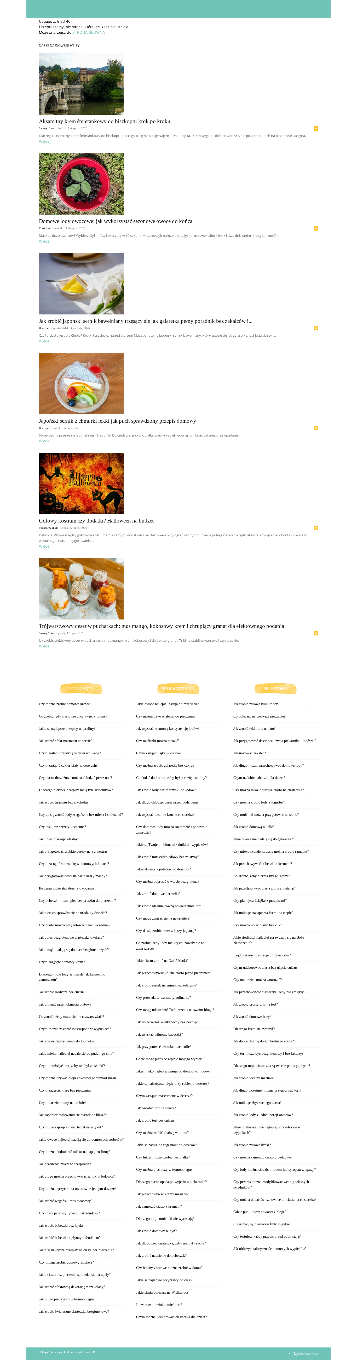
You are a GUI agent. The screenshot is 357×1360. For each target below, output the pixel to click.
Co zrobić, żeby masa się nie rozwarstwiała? (71, 1017)
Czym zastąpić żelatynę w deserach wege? (70, 753)
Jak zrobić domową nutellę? (253, 827)
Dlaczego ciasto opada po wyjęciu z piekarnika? (171, 1182)
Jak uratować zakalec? (249, 753)
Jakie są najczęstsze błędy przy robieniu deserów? (172, 1084)
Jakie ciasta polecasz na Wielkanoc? (162, 1292)
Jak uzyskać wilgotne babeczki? (159, 1034)
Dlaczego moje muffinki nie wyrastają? (165, 1219)
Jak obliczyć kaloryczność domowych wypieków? (270, 1249)
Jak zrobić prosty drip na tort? (255, 1004)
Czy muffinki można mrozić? (158, 741)
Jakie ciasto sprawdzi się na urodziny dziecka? (73, 913)
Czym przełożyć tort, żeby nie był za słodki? (72, 1066)
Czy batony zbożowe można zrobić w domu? (169, 1268)
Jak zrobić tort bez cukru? (155, 1120)
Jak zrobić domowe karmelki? (158, 894)
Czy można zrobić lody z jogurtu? (258, 802)
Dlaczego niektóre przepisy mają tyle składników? (76, 790)
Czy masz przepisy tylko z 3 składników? (69, 1213)
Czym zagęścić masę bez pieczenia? (65, 1090)
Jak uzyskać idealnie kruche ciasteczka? (165, 815)
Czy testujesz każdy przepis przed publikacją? (267, 1236)
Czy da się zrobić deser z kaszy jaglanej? (166, 931)
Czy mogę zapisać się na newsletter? (162, 918)
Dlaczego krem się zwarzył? (254, 1029)
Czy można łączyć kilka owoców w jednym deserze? (77, 1189)
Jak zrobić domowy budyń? (156, 1231)
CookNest (45, 228)
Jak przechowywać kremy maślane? (162, 1194)
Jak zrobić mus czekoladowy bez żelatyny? (167, 857)
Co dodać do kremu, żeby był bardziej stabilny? (171, 778)
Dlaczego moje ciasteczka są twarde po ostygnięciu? (271, 1066)
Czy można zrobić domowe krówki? (65, 704)
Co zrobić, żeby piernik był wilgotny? (261, 876)
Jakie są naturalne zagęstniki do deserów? (166, 1145)
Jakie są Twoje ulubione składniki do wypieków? (172, 845)
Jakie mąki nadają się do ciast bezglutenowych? (74, 950)
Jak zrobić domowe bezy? (252, 1017)
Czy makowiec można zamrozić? (257, 980)
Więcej (44, 141)
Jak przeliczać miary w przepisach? (65, 1164)
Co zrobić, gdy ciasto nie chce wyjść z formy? (73, 716)
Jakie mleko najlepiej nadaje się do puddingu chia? (76, 1053)
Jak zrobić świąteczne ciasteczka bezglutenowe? (74, 1311)
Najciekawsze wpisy (305, 1354)
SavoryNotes (46, 128)
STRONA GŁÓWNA (88, 32)
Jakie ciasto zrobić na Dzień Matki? (162, 961)
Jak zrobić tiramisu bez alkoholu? (63, 802)
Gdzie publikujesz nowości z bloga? (259, 1212)
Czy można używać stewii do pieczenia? (165, 716)
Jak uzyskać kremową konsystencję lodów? (167, 729)
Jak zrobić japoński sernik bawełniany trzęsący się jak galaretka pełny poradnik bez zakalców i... (145, 321)
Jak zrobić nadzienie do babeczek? (161, 1256)
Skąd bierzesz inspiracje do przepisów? (262, 955)
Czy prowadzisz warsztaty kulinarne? (163, 998)
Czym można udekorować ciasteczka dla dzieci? (171, 1317)
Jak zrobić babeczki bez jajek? (61, 1225)
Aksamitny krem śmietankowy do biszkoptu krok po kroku (104, 121)
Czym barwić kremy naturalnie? (62, 1103)
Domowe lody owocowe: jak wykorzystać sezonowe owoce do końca (115, 221)
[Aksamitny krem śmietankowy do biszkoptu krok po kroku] (178, 84)
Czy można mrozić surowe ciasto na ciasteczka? (268, 790)
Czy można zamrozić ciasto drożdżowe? (262, 1157)
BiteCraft (44, 328)
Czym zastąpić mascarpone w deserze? (164, 1096)
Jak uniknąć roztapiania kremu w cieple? (263, 913)
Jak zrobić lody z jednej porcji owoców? (263, 1115)
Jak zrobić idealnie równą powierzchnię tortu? (170, 906)
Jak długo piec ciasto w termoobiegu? (66, 1299)
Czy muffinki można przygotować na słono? (266, 815)
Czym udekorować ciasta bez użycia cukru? (265, 967)
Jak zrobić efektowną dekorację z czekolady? (72, 1287)
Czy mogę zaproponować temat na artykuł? (71, 1127)
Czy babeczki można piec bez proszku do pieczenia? (77, 901)
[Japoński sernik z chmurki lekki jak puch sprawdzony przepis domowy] (178, 383)
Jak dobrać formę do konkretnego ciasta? (263, 1041)
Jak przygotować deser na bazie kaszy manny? (73, 876)
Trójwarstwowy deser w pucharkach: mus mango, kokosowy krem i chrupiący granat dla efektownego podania (161, 626)
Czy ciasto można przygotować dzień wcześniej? (74, 925)
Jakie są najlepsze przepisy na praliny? (67, 729)
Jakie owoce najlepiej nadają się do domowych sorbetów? (81, 1139)
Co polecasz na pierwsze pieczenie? (259, 716)
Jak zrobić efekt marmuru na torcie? (65, 741)
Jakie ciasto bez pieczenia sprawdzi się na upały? (75, 1275)
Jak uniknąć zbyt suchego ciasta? (257, 1103)
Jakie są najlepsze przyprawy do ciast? (164, 1280)
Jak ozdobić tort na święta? (156, 1108)
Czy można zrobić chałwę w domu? (162, 1133)
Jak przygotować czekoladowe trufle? (163, 1047)
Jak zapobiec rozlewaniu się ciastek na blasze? (73, 1115)
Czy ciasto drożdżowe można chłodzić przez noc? (75, 778)
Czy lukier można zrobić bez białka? (163, 1157)
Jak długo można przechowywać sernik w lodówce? (77, 1176)
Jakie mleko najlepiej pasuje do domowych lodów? (173, 1071)
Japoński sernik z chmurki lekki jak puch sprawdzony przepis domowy (117, 421)
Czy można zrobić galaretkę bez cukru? (165, 765)
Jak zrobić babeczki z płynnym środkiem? (70, 1238)
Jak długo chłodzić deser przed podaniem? (167, 802)
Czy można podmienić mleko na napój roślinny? (74, 1152)
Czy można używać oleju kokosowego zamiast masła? (78, 1078)
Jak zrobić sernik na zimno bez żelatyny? (166, 985)
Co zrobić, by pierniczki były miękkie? (262, 1224)
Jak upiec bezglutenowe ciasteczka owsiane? (71, 937)
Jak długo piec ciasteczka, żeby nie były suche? (171, 1243)
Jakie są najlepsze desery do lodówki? (66, 1041)
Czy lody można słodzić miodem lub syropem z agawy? (274, 1170)
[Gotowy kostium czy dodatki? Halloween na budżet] (178, 483)
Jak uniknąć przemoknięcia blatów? (65, 1004)
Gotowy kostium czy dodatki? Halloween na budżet (96, 521)
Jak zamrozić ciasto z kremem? (159, 1206)
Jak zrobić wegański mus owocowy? (65, 1201)
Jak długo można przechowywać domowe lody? (268, 765)
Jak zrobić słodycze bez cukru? (61, 992)
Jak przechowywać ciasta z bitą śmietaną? (264, 888)
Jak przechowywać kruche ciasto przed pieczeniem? (174, 973)
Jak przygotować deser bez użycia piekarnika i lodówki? (274, 741)
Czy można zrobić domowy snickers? (66, 1262)
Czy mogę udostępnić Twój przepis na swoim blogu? (175, 1010)
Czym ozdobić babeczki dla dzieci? (259, 778)
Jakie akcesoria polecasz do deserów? (163, 869)
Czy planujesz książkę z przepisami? (260, 901)
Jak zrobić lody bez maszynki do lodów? (166, 790)
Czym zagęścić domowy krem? (62, 962)
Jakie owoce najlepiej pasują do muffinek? (167, 704)
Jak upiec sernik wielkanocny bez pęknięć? (167, 1022)
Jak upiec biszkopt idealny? (59, 839)
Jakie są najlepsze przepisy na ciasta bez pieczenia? (76, 1250)
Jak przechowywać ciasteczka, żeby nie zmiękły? (269, 992)
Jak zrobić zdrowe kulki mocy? (256, 704)
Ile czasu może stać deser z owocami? (66, 888)
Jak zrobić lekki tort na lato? (254, 729)
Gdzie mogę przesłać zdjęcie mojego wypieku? (170, 1059)
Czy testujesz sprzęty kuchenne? (62, 827)
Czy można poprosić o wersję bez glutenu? (167, 881)
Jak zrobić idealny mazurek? (254, 1078)
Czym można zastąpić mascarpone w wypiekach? (75, 1029)
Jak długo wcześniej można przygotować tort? (267, 1090)
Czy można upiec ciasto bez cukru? (259, 925)
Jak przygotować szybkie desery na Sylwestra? (73, 851)
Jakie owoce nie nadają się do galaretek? (263, 839)
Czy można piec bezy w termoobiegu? (164, 1170)
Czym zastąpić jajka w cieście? (158, 753)
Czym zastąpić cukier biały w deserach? (68, 765)
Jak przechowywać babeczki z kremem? (262, 864)
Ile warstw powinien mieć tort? (159, 1305)
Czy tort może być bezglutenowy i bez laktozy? (268, 1053)
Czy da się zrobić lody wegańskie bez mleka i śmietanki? (81, 815)
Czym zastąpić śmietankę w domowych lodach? (74, 864)
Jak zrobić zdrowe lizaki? (252, 1145)
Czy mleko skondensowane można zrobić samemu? (271, 851)
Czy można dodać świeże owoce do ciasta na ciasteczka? (274, 1200)
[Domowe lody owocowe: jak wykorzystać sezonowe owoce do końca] (178, 184)
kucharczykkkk (48, 527)
